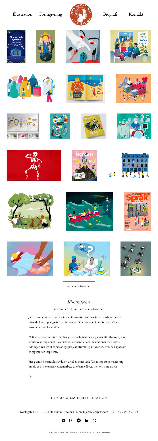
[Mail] (64, 420)
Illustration (22, 14)
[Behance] (79, 420)
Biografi (110, 14)
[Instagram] (71, 420)
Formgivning (50, 14)
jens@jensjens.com (96, 412)
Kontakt (136, 14)
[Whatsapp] (94, 420)
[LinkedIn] (87, 420)
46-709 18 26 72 (128, 412)
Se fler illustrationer (79, 286)
